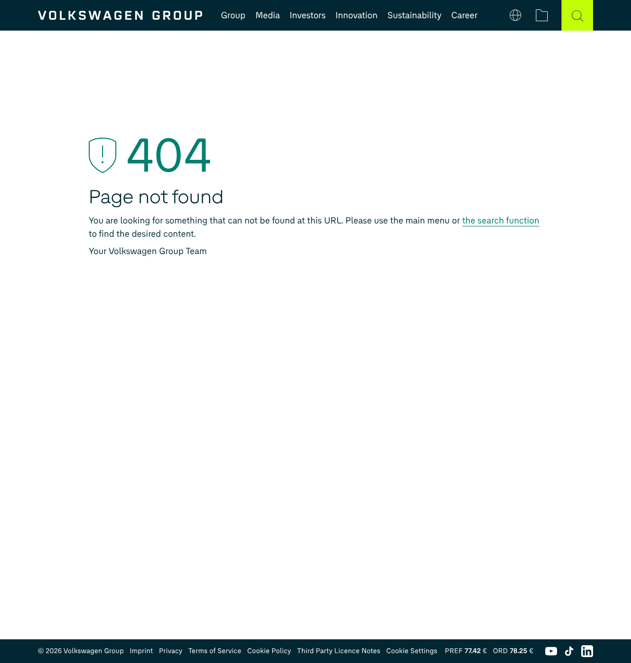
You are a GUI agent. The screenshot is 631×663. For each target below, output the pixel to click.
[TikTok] (569, 651)
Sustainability (414, 15)
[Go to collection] (542, 15)
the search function (500, 220)
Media (267, 15)
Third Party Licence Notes (339, 651)
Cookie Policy (269, 651)
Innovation (357, 15)
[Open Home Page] (120, 15)
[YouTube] (551, 651)
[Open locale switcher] (516, 15)
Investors (308, 15)
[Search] (577, 15)
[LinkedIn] (587, 651)
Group (233, 15)
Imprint (141, 651)
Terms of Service (215, 651)
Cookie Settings (411, 651)
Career (465, 15)
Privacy (170, 651)
